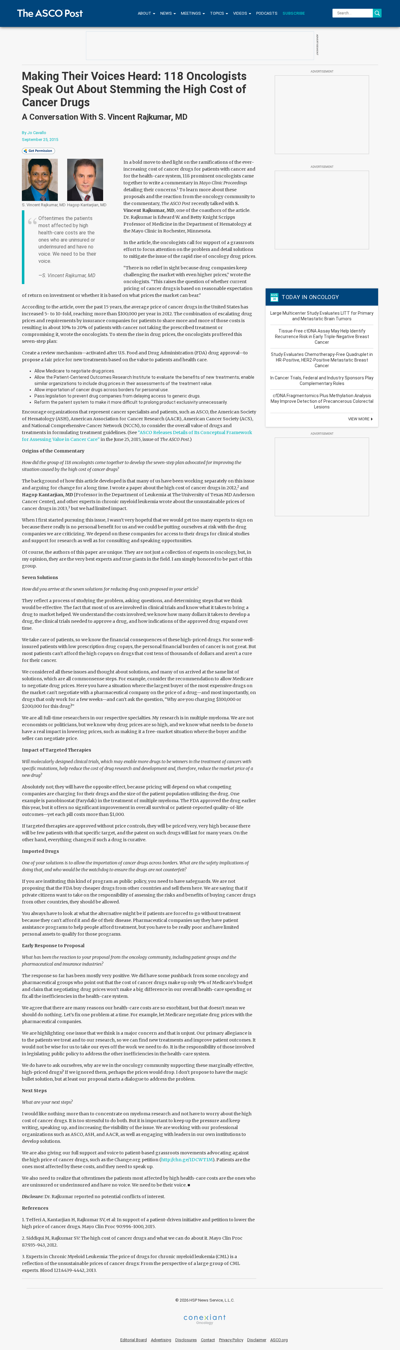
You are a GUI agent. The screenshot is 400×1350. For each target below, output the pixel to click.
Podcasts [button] (267, 13)
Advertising (161, 1340)
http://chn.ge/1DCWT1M (186, 1159)
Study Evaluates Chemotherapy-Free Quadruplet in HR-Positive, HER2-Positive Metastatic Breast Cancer (322, 360)
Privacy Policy (231, 1340)
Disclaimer (256, 1340)
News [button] (166, 13)
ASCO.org (279, 1340)
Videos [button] (240, 13)
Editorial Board (133, 1340)
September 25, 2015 (40, 139)
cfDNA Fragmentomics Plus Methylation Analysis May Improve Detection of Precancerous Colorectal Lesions (322, 401)
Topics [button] (217, 13)
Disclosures (186, 1340)
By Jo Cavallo (34, 132)
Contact (208, 1340)
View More (359, 419)
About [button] (145, 13)
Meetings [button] (191, 13)
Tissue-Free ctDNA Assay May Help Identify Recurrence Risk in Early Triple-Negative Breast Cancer (322, 336)
